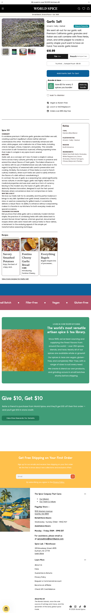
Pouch (78, 56)
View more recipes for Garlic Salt (15, 279)
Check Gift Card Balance (45, 589)
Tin (57, 56)
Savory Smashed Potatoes (9, 257)
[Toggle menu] (2, 8)
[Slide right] (38, 32)
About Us (38, 565)
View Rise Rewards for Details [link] (20, 418)
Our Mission (44, 499)
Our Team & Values (47, 501)
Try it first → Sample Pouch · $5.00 (68, 64)
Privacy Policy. (59, 482)
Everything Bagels (48, 255)
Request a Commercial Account (48, 581)
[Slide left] (7, 32)
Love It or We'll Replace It (60, 107)
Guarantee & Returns (43, 573)
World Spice (80, 609)
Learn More (39, 553)
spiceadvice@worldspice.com (50, 539)
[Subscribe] (73, 476)
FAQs (37, 569)
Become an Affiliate (43, 585)
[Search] (79, 8)
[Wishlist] (83, 8)
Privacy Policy (40, 577)
